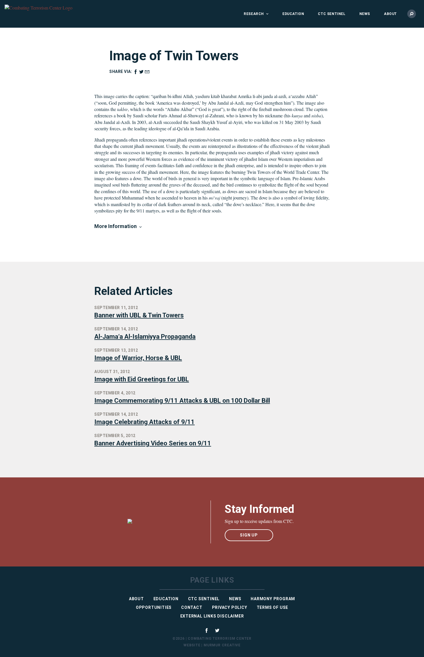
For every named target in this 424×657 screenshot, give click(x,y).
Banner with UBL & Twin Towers (139, 315)
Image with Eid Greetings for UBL (141, 379)
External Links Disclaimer (212, 616)
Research (254, 14)
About (390, 14)
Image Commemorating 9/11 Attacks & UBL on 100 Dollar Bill (182, 400)
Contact (191, 607)
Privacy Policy (229, 607)
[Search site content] (411, 14)
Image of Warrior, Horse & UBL (138, 358)
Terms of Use (272, 607)
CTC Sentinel (331, 14)
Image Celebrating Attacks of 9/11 (144, 422)
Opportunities (154, 607)
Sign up (249, 535)
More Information (115, 226)
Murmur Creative (222, 645)
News (364, 14)
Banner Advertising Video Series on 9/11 (152, 443)
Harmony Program (273, 598)
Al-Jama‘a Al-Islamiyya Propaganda (145, 336)
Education (293, 14)
